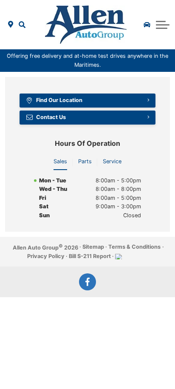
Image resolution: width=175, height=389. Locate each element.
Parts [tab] (85, 161)
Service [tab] (112, 161)
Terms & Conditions (134, 247)
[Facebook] (87, 281)
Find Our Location (59, 100)
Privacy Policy (46, 256)
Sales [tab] (60, 161)
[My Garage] (147, 24)
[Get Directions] (11, 25)
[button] (22, 25)
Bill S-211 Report (90, 256)
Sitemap (93, 247)
